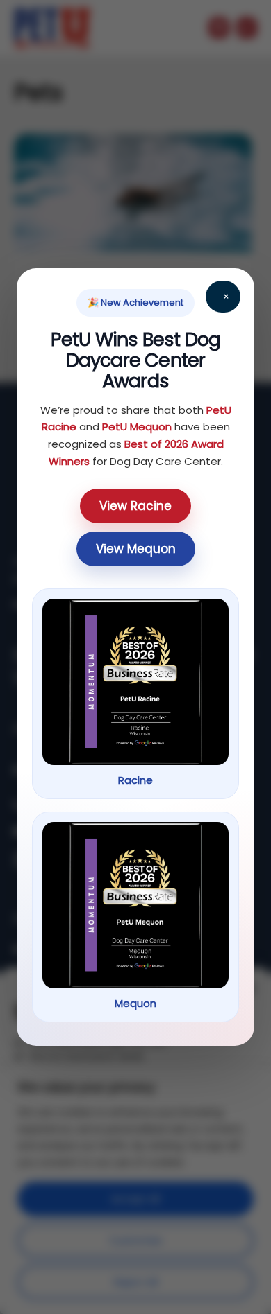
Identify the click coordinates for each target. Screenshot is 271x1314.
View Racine (135, 506)
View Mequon (136, 549)
